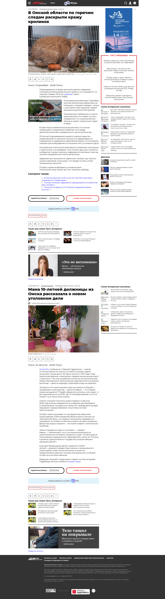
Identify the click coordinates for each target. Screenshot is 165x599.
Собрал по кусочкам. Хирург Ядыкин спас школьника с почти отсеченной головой (124, 306)
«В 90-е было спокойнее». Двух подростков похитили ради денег (122, 290)
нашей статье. (74, 462)
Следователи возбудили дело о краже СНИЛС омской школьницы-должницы (84, 505)
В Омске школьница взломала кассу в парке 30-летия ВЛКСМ (49, 232)
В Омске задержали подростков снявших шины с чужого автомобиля (84, 233)
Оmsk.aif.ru (44, 369)
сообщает (68, 94)
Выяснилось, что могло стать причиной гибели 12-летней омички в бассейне (119, 70)
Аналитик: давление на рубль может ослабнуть (123, 160)
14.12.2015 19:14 (33, 9)
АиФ (94, 74)
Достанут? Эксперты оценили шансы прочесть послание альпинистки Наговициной (124, 111)
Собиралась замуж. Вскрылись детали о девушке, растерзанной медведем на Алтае (122, 313)
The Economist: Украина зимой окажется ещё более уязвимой (120, 190)
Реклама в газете (65, 558)
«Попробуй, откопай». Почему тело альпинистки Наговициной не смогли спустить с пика (123, 126)
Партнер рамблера (63, 590)
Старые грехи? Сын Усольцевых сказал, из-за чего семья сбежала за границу (123, 148)
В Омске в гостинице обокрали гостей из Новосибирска (84, 240)
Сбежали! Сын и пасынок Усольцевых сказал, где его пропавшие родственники (124, 321)
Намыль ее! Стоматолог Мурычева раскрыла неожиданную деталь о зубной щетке (123, 133)
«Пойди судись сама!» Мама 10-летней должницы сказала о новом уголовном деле (118, 79)
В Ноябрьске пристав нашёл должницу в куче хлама (48, 512)
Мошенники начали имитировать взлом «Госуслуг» (121, 175)
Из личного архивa (49, 354)
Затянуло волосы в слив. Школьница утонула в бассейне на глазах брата (119, 62)
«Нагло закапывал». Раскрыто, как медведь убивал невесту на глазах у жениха (123, 119)
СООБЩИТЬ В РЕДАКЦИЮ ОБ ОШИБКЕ (56, 560)
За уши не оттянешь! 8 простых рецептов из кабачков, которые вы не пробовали (124, 328)
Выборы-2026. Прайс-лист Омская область (89, 558)
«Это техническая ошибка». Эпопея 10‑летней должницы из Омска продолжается (84, 512)
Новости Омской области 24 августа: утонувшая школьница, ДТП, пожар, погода (119, 88)
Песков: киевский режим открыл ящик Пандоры (121, 168)
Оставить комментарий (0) (82, 198)
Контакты (110, 558)
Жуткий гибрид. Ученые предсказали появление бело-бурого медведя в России (124, 298)
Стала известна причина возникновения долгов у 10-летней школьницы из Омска (48, 519)
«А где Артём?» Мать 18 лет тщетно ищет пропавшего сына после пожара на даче (123, 141)
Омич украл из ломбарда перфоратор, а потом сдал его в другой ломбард (49, 247)
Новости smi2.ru (35, 279)
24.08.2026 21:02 (33, 286)
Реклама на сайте (50, 558)
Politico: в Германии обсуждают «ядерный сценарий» (121, 183)
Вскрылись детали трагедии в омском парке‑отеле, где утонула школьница (119, 97)
